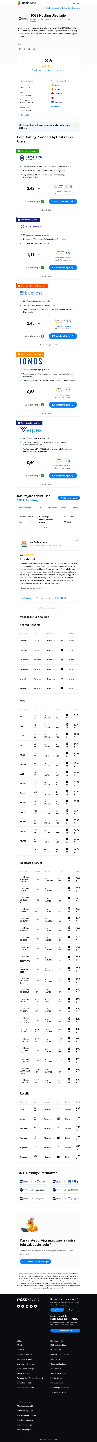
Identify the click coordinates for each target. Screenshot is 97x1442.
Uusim (44, 527)
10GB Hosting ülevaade (48, 15)
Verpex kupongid (24, 1429)
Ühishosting (55, 1359)
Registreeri (57, 1310)
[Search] (74, 3)
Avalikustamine (23, 1373)
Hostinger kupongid (25, 1420)
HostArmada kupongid (26, 1415)
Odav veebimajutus (58, 1364)
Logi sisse (73, 1310)
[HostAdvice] (26, 3)
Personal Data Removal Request (30, 1378)
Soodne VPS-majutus (58, 1373)
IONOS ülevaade (63, 395)
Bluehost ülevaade (63, 326)
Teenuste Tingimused (25, 1387)
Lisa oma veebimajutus (26, 1364)
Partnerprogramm (24, 1359)
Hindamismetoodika (53, 8)
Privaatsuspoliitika (24, 1383)
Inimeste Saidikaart (25, 1354)
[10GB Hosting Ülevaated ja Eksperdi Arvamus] (20, 49)
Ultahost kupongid (24, 1425)
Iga (20, 522)
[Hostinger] (31, 226)
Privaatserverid (56, 1383)
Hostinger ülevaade (63, 258)
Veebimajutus (56, 1350)
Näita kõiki (24, 115)
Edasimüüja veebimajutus (60, 1387)
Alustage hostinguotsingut (37, 1262)
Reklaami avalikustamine (71, 8)
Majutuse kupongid (25, 1406)
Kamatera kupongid (25, 1410)
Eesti (69, 522)
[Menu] (78, 3)
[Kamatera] (31, 158)
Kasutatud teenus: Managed (31, 588)
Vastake (27, 598)
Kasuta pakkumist (61, 201)
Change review (44, 598)
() (61, 598)
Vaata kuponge (34, 201)
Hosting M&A (64, 1331)
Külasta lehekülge (61, 267)
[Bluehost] (31, 292)
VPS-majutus (55, 1368)
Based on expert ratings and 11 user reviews (48, 70)
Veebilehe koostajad (58, 1392)
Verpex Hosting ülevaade (63, 466)
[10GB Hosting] (22, 18)
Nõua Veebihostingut (25, 1368)
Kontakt (20, 1350)
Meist (19, 1345)
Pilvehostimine (56, 1378)
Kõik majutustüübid (58, 1345)
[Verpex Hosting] (31, 430)
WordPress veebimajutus (60, 1354)
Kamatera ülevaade (63, 191)
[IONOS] (31, 361)
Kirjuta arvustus (70, 498)
